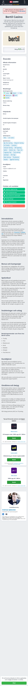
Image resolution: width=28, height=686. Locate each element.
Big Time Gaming (8, 143)
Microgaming (18, 147)
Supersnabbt (14, 453)
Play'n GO (19, 150)
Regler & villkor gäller (21, 441)
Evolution (14, 145)
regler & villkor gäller (16, 464)
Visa (21, 93)
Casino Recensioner (8, 4)
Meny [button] (3, 2)
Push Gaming (16, 152)
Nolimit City (12, 150)
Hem (2, 4)
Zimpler (14, 93)
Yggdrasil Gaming (14, 159)
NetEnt (5, 150)
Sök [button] (24, 2)
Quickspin (6, 154)
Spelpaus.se (21, 463)
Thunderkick (16, 157)
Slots (5, 137)
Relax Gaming (7, 157)
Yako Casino (14, 475)
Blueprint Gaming (19, 143)
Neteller (7, 98)
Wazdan (6, 159)
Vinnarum (17, 232)
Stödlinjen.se (16, 463)
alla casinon (22, 11)
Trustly (7, 93)
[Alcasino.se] (14, 2)
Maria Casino (14, 431)
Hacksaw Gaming (8, 147)
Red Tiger (13, 154)
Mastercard (8, 95)
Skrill (16, 95)
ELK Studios (7, 145)
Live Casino (11, 137)
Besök (14, 438)
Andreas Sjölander (9, 510)
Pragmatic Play (7, 152)
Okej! (14, 683)
